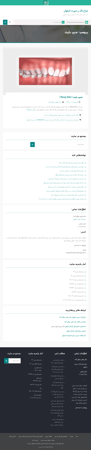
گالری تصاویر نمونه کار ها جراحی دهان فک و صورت (30, 436)
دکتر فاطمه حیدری (80, 336)
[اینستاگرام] (9, 22)
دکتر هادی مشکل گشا (55, 102)
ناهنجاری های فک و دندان (51, 115)
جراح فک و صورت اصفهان (76, 10)
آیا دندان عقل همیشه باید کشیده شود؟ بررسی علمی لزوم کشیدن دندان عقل (64, 183)
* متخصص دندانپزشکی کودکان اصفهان (75, 326)
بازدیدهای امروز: (79, 272)
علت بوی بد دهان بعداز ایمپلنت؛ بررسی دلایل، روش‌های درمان (67, 195)
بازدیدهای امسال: (79, 288)
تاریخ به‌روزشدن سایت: (77, 300)
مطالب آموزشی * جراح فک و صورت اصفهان (68, 115)
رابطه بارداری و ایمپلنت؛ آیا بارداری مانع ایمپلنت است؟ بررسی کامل (66, 187)
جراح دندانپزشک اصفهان (68, 336)
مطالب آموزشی (48, 436)
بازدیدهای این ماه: (79, 284)
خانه (77, 436)
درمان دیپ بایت (69, 120)
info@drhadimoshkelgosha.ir (76, 22)
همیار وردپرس (41, 447)
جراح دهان (76, 120)
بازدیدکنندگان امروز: (78, 276)
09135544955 (57, 22)
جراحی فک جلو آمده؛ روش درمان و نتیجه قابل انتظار (69, 175)
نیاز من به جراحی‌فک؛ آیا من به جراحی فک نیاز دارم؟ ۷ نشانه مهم (66, 179)
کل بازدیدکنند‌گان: (78, 296)
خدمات (71, 436)
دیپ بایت (51, 120)
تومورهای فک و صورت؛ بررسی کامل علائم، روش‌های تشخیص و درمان (65, 191)
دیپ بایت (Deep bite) (71, 97)
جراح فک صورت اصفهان (79, 219)
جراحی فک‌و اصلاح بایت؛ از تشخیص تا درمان (72, 171)
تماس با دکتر (35, 440)
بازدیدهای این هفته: (78, 280)
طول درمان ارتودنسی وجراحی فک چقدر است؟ (71, 163)
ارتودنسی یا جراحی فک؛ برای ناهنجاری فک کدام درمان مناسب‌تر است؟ (65, 167)
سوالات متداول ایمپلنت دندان (48, 440)
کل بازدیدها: (80, 292)
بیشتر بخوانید (31, 110)
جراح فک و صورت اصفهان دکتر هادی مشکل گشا (72, 317)
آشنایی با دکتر (12, 436)
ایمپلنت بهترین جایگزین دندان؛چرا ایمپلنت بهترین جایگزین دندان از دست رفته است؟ (61, 199)
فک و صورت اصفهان (32, 120)
